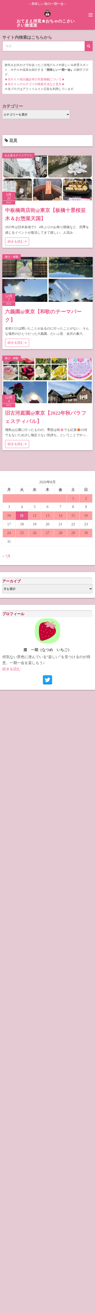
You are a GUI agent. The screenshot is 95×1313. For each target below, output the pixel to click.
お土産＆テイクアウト (18, 155)
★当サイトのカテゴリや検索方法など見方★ (35, 84)
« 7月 (6, 556)
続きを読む (16, 241)
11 (22, 515)
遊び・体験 (11, 256)
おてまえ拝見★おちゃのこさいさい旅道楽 (46, 23)
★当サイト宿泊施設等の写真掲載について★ (35, 79)
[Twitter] (47, 679)
